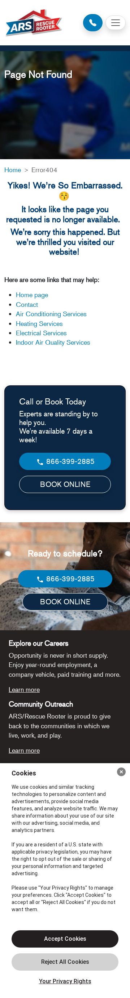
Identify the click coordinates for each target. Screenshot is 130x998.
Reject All (65, 962)
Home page (33, 295)
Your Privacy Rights (65, 981)
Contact (27, 304)
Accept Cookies (65, 938)
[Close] (121, 771)
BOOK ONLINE (65, 484)
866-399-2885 (69, 461)
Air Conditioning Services (51, 314)
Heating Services (39, 323)
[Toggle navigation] (115, 22)
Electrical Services (41, 333)
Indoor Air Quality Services (53, 342)
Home (12, 170)
